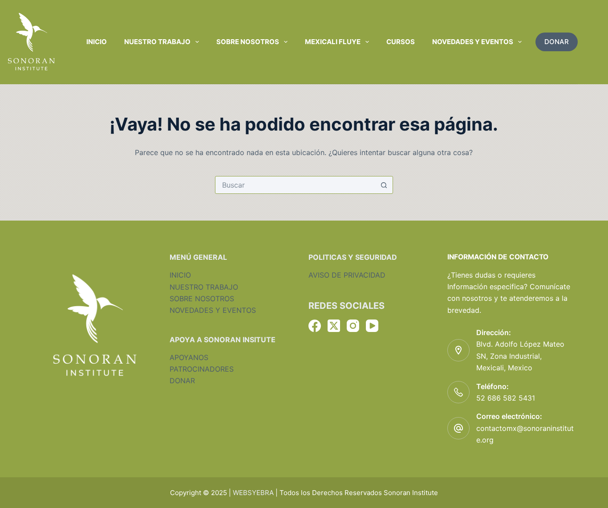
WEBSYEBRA (253, 492)
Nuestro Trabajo (157, 41)
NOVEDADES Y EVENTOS (213, 310)
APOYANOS (189, 357)
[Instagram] (353, 326)
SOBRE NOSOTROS (202, 298)
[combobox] (295, 185)
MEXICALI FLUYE (333, 41)
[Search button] (384, 184)
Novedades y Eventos (472, 41)
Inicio (96, 41)
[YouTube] (372, 326)
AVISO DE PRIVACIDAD (346, 274)
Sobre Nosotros (247, 41)
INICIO (180, 274)
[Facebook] (314, 326)
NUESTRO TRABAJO (204, 287)
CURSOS (400, 41)
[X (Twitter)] (334, 326)
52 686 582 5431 (505, 397)
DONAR (556, 41)
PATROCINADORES (202, 369)
